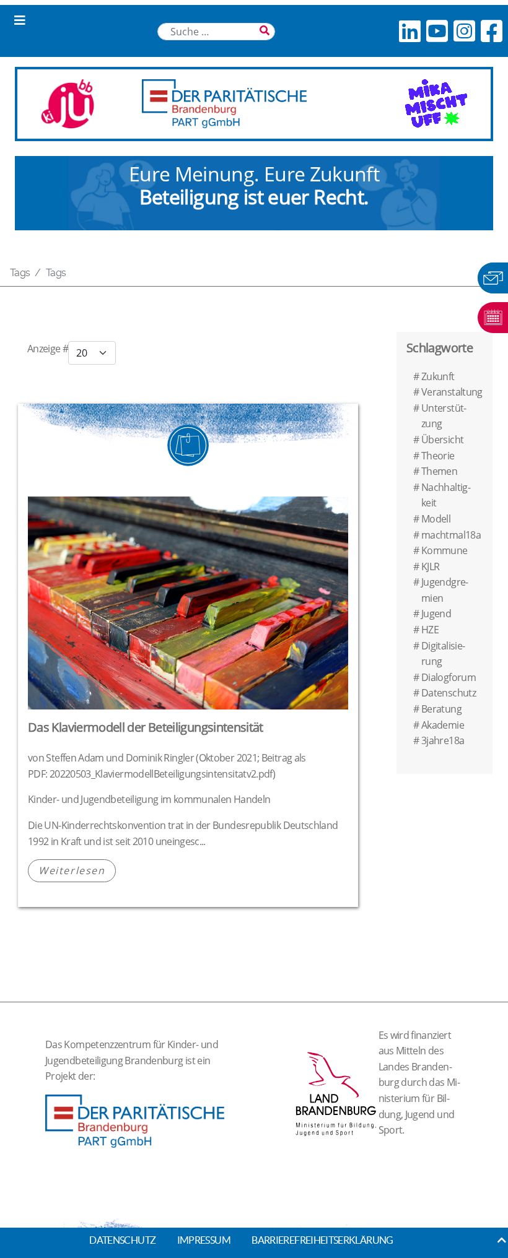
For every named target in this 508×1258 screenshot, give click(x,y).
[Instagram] (464, 31)
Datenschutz (448, 693)
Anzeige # (47, 348)
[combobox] (216, 31)
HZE (430, 629)
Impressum (203, 1240)
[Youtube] (436, 31)
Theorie (438, 455)
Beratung (441, 709)
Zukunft (438, 376)
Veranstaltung (452, 392)
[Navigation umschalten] (19, 20)
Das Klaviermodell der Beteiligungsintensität (145, 727)
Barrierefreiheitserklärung (322, 1240)
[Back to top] (502, 1240)
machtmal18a (451, 535)
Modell (435, 519)
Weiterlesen (71, 870)
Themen (439, 471)
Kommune (444, 550)
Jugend (436, 613)
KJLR (430, 566)
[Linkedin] (409, 31)
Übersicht (442, 439)
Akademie (442, 725)
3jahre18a (442, 740)
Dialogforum (448, 677)
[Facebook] (491, 31)
